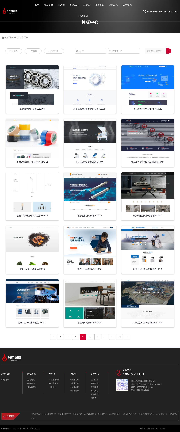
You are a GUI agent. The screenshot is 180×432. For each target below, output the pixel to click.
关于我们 (127, 5)
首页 (37, 5)
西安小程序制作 (64, 414)
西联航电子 (102, 414)
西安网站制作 (50, 414)
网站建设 (48, 5)
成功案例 (99, 5)
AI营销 (86, 5)
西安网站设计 (114, 414)
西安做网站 (77, 414)
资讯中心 (113, 5)
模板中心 (74, 5)
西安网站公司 (161, 414)
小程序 (61, 5)
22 (112, 337)
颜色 (79, 51)
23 (119, 337)
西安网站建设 (37, 414)
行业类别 (114, 51)
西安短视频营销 (129, 414)
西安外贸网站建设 (146, 414)
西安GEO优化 (90, 414)
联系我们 (83, 16)
